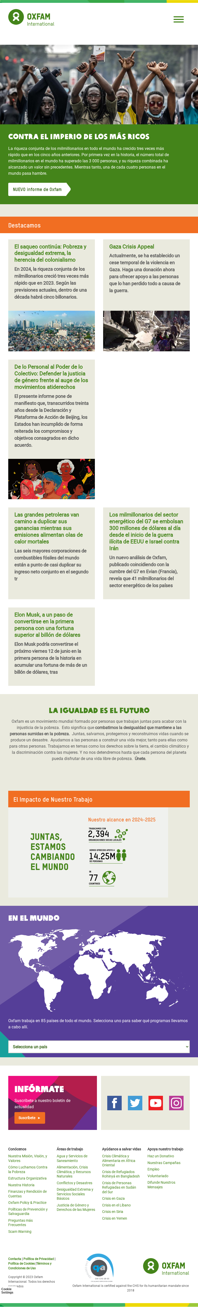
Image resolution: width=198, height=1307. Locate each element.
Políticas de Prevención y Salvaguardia (28, 1211)
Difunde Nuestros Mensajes (161, 1184)
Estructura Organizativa (27, 1178)
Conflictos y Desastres (74, 1183)
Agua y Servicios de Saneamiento (72, 1158)
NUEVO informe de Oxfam (37, 189)
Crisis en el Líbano (116, 1205)
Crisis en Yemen (114, 1218)
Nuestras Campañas (163, 1163)
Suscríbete (27, 1118)
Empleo (153, 1169)
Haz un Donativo (160, 1156)
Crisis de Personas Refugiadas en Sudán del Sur (119, 1187)
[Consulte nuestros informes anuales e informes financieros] (99, 852)
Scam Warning (19, 1231)
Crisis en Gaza (113, 1198)
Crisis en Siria (112, 1212)
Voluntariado (157, 1176)
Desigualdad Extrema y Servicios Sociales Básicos (75, 1193)
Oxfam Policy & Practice (27, 1202)
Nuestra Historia (21, 1185)
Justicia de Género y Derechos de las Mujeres (76, 1207)
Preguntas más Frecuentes (20, 1222)
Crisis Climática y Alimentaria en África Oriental (118, 1160)
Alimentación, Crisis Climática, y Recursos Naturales (74, 1171)
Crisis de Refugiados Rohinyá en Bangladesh (121, 1174)
